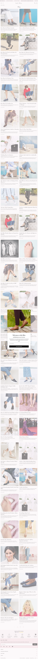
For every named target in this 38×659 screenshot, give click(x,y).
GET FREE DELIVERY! (19, 346)
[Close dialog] (29, 311)
